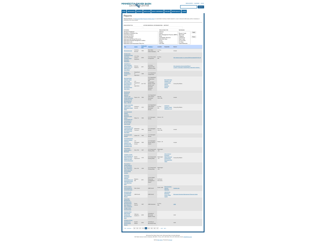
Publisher (150, 47)
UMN (174, 204)
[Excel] (168, 40)
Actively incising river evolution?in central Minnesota (128, 188)
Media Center (189, 3)
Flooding (166, 107)
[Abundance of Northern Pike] (141, 33)
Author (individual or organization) (153, 25)
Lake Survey (167, 192)
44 (148, 228)
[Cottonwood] (184, 37)
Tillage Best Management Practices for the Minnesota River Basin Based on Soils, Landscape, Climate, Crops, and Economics (128, 204)
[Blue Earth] (184, 35)
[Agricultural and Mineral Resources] (141, 39)
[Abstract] (168, 32)
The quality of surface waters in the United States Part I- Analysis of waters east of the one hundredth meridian (128, 168)
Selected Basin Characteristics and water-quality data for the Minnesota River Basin (128, 129)
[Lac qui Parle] (184, 40)
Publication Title (128, 25)
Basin (124, 11)
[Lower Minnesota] (184, 43)
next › (162, 228)
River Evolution (167, 186)
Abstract (166, 25)
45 (151, 228)
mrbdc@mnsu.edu (187, 236)
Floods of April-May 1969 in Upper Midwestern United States (128, 107)
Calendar (196, 3)
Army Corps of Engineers (167, 154)
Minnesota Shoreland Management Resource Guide (185, 194)
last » (165, 228)
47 (157, 228)
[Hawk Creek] (184, 39)
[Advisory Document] (141, 36)
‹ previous (129, 228)
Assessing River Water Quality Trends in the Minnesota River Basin (128, 215)
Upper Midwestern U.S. (168, 107)
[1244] (184, 32)
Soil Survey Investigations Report (127, 73)
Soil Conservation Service (167, 83)
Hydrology (166, 105)
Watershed (182, 30)
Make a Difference (157, 11)
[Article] (168, 33)
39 (134, 228)
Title (125, 47)
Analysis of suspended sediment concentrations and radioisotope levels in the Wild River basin (128, 179)
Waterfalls (166, 189)
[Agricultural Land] (141, 42)
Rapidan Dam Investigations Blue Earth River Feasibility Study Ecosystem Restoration (128, 57)
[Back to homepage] (136, 7)
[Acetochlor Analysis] (141, 35)
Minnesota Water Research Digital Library (144, 18)
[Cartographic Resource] (168, 37)
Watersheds (131, 11)
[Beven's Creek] (184, 33)
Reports (139, 11)
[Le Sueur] (184, 42)
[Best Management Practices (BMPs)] (168, 35)
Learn (184, 11)
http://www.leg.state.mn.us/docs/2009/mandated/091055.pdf (187, 57)
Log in (202, 3)
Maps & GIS (147, 11)
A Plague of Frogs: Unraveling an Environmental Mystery (128, 223)
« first (125, 228)
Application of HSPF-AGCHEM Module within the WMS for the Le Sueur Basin (128, 67)
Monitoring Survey (166, 194)
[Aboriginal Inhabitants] (141, 32)
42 (143, 228)
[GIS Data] (168, 43)
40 (137, 228)
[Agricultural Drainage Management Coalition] (141, 40)
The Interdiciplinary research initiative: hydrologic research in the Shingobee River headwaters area (128, 142)
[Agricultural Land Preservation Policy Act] (141, 43)
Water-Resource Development (168, 157)
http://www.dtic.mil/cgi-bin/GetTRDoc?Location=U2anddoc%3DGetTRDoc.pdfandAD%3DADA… (186, 66)
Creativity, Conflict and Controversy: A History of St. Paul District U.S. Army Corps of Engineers (128, 157)
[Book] (168, 36)
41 (140, 228)
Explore (167, 11)
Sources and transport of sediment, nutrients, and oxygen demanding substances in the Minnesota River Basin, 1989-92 (128, 97)
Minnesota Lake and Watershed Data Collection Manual (127, 194)
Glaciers (166, 188)
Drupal (170, 240)
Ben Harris (160, 240)
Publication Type (163, 30)
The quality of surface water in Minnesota (127, 150)
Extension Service (166, 86)
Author (136, 47)
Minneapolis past (128, 50)
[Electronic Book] (168, 39)
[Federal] (168, 42)
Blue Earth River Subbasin (168, 80)
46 (154, 228)
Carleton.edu (176, 188)
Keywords (126, 30)
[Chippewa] (184, 36)
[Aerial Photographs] (141, 37)
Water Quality (176, 11)
